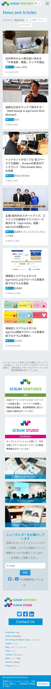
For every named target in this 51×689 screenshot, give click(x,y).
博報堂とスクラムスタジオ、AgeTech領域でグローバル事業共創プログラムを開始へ (24, 332)
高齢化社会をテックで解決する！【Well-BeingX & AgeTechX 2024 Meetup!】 (24, 111)
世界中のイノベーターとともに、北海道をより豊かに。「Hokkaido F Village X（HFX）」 (19, 683)
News (12, 658)
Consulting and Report (23, 640)
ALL (27, 20)
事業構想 (14, 288)
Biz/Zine (14, 340)
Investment (12, 632)
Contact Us (25, 622)
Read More (43, 684)
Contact (13, 655)
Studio (13, 636)
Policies (12, 666)
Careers (12, 662)
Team (10, 651)
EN (35, 3)
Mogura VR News (18, 175)
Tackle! (12, 643)
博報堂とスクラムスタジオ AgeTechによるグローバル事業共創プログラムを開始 (24, 280)
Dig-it (12, 119)
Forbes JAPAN (16, 67)
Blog (16, 647)
